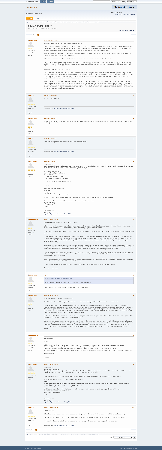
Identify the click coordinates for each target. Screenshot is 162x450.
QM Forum (31, 7)
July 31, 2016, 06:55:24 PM (50, 161)
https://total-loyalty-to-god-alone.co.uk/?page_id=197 (57, 214)
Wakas (31, 96)
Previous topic (123, 30)
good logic (33, 161)
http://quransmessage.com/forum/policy (125, 14)
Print (133, 35)
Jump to (111, 437)
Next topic (132, 30)
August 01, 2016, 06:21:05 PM (51, 219)
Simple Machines (37, 448)
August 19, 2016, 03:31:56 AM (51, 364)
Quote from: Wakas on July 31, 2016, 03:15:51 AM (59, 278)
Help (121, 448)
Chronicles (82, 22)
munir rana (33, 219)
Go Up (28, 430)
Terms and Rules (128, 448)
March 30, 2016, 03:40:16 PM (51, 40)
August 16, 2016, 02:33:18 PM (51, 295)
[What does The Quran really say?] (28, 110)
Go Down (29, 35)
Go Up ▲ (135, 448)
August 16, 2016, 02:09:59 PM (51, 275)
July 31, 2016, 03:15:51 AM (50, 138)
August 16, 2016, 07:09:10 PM (51, 335)
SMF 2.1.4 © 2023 (29, 448)
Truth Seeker (63, 22)
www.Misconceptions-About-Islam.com (64, 108)
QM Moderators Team (73, 22)
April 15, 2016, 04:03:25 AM (50, 95)
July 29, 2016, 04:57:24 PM (50, 118)
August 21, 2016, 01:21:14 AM (51, 407)
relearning (33, 40)
